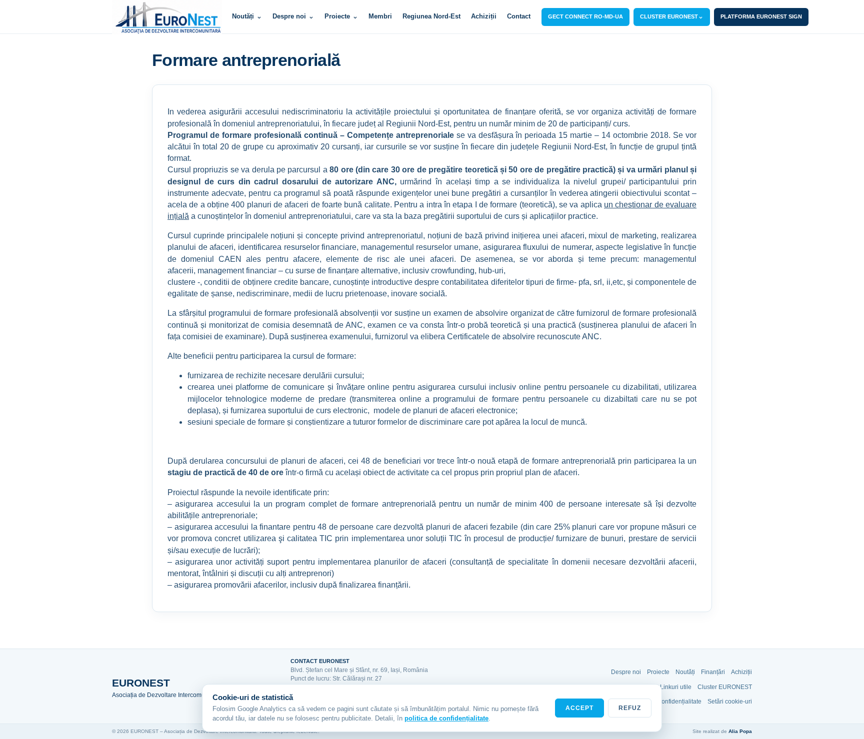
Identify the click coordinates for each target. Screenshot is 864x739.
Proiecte (341, 16)
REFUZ (629, 708)
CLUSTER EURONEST (672, 16)
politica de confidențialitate (446, 718)
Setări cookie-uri (730, 701)
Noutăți (247, 16)
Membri (380, 16)
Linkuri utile (676, 687)
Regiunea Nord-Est (431, 16)
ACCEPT (580, 708)
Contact (518, 16)
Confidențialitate (679, 701)
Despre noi (293, 16)
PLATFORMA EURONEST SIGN (761, 16)
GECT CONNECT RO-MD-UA (585, 16)
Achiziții (483, 16)
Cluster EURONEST (725, 687)
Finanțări (713, 672)
